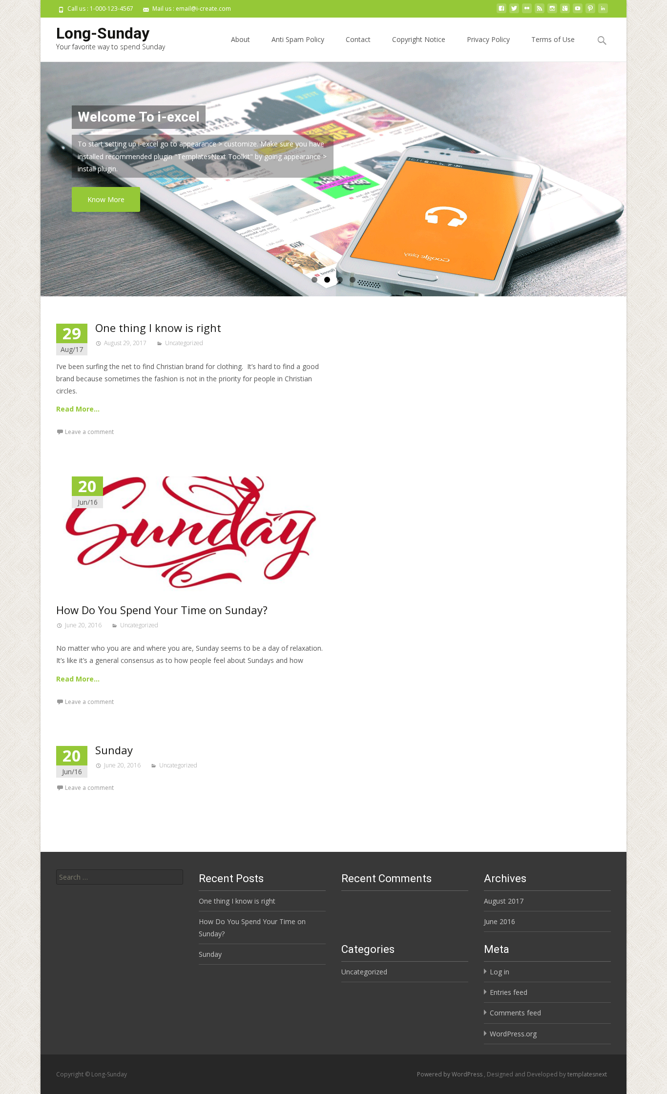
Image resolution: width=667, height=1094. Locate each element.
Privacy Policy (488, 39)
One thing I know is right (158, 327)
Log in (499, 971)
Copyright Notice (418, 39)
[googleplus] (565, 12)
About (240, 39)
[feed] (539, 12)
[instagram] (552, 12)
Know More (106, 199)
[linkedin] (603, 12)
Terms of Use (553, 39)
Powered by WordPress (450, 1074)
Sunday (114, 750)
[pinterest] (590, 12)
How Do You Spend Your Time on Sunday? (162, 609)
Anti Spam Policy (297, 39)
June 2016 (499, 921)
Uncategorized (184, 343)
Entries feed (508, 992)
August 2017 (503, 901)
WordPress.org (513, 1033)
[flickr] (527, 12)
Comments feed (515, 1012)
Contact (358, 39)
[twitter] (514, 12)
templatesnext (587, 1074)
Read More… (78, 408)
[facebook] (501, 12)
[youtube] (578, 12)
